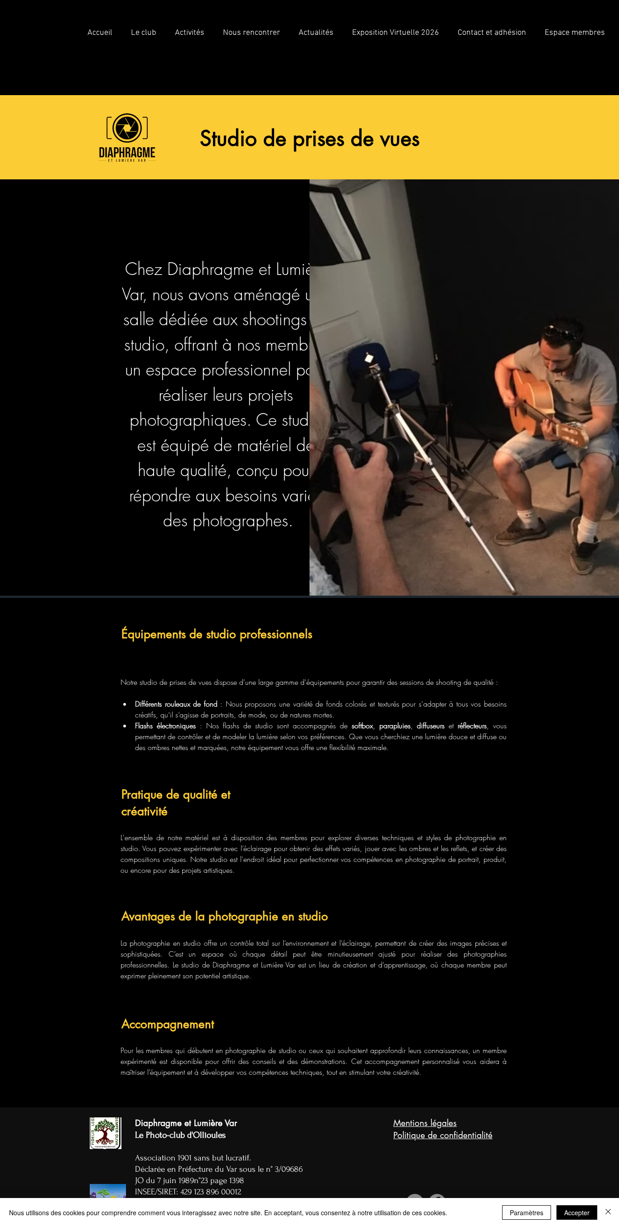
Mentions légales (425, 1123)
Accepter (577, 1212)
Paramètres (526, 1212)
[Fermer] (608, 1212)
